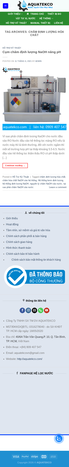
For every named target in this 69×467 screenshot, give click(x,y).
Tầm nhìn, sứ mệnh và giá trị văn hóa (28, 230)
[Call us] (40, 310)
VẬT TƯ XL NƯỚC (26, 18)
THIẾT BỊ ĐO (54, 14)
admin (38, 61)
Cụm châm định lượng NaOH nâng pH (32, 52)
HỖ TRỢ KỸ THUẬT (16, 23)
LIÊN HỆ (58, 23)
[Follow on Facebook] (22, 310)
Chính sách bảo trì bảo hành (23, 253)
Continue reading (15, 165)
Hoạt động (12, 224)
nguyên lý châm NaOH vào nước (46, 183)
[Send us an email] (34, 310)
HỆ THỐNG (45, 18)
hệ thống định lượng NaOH (16, 183)
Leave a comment (57, 187)
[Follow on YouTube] (46, 310)
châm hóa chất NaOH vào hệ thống (20, 180)
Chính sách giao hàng (19, 242)
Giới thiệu (12, 218)
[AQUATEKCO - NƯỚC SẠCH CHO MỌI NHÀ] (35, 6)
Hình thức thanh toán (18, 247)
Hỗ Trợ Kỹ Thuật (12, 48)
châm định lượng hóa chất (52, 177)
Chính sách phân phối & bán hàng (26, 236)
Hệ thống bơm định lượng (50, 180)
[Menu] (5, 6)
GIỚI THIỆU (14, 14)
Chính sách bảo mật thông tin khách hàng (36, 259)
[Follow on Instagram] (28, 310)
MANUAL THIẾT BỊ (40, 23)
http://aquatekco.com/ (29, 359)
